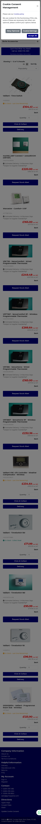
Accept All (32, 36)
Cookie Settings (30, 31)
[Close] (37, 6)
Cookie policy (19, 14)
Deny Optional (13, 31)
